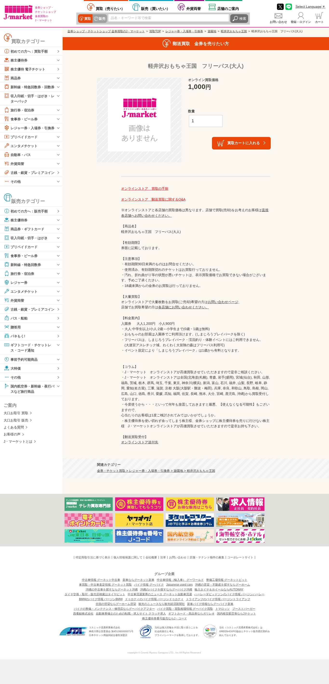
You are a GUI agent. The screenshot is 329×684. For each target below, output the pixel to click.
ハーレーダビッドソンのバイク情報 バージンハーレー (229, 594)
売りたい (110, 9)
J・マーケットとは (18, 441)
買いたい (155, 9)
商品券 (16, 78)
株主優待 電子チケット (28, 69)
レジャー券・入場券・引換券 (32, 128)
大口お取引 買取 (16, 413)
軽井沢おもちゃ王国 (234, 31)
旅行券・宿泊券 (22, 110)
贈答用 (16, 327)
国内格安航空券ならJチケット (236, 613)
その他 (16, 181)
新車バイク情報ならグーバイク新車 (210, 604)
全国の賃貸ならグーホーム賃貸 (116, 604)
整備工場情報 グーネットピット (226, 580)
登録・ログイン (301, 22)
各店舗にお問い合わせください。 (183, 307)
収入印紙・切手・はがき (29, 238)
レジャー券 (19, 282)
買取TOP (155, 31)
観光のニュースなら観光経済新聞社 (161, 604)
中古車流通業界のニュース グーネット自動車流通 (160, 594)
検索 (242, 18)
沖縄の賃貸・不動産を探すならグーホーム (222, 584)
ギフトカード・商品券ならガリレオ (191, 613)
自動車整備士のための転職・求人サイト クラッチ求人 (131, 613)
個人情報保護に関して (127, 557)
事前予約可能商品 (24, 359)
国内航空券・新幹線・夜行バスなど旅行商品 (32, 388)
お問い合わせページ (223, 302)
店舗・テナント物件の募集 (207, 557)
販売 (102, 18)
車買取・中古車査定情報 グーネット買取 (105, 584)
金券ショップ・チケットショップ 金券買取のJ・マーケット (106, 31)
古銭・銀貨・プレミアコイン (32, 173)
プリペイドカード (24, 137)
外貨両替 (193, 9)
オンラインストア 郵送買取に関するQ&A (153, 199)
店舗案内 (228, 9)
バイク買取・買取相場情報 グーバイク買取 (185, 608)
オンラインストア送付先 (139, 442)
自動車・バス (21, 155)
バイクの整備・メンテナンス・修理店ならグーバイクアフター (114, 608)
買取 (87, 18)
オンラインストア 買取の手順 (144, 188)
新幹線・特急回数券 (26, 265)
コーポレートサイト (240, 557)
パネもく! (18, 336)
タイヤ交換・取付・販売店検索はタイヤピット (95, 594)
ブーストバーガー (243, 608)
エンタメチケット (24, 146)
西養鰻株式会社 (83, 613)
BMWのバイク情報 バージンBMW (101, 599)
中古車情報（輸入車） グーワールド (180, 580)
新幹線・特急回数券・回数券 (32, 87)
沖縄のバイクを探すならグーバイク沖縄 (166, 589)
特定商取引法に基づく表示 (93, 557)
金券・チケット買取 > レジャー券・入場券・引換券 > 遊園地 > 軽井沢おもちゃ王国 (156, 471)
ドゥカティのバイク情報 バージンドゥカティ (154, 599)
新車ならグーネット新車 (138, 580)
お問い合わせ (278, 22)
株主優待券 (19, 60)
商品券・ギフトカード (27, 229)
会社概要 (151, 557)
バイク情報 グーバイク (149, 584)
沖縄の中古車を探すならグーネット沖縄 (112, 589)
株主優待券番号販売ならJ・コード (164, 618)
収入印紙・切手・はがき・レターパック (32, 98)
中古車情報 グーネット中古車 (101, 580)
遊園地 (212, 31)
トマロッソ (222, 608)
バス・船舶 (19, 318)
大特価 (16, 368)
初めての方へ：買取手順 (29, 51)
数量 (191, 111)
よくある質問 (14, 427)
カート (319, 22)
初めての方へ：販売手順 (29, 211)
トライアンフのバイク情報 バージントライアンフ (218, 599)
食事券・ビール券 (24, 119)
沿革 (163, 557)
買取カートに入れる (243, 143)
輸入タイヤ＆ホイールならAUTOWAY (219, 589)
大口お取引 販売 (16, 420)
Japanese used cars (179, 584)
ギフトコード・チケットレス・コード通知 (31, 347)
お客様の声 (12, 434)
